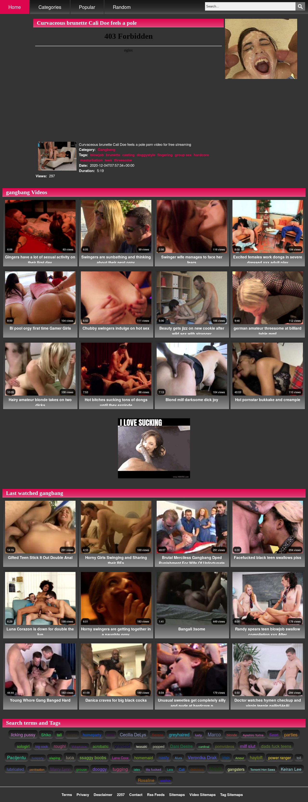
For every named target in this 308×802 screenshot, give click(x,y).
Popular (87, 7)
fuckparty (38, 758)
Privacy (83, 794)
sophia (165, 780)
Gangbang (106, 149)
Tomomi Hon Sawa (262, 769)
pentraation (37, 769)
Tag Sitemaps (231, 794)
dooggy (100, 769)
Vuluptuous (79, 746)
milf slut (247, 746)
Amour (239, 758)
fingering (165, 154)
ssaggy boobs (93, 757)
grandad (122, 746)
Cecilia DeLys (133, 734)
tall (59, 735)
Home (14, 7)
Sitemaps (177, 794)
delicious (197, 769)
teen (108, 160)
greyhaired (179, 734)
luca (70, 757)
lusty (198, 735)
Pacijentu (16, 757)
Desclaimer (103, 794)
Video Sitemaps (202, 794)
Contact (135, 794)
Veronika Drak (202, 757)
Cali (182, 769)
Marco (214, 734)
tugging (120, 768)
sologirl (23, 746)
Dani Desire (181, 746)
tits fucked (153, 769)
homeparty (92, 735)
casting (128, 154)
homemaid (143, 757)
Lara (170, 769)
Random (122, 7)
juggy (72, 735)
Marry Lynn (60, 769)
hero (110, 734)
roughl (60, 746)
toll (299, 757)
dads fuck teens (276, 746)
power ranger (279, 757)
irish (226, 757)
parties (290, 734)
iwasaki (141, 746)
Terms (67, 794)
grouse (81, 769)
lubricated (15, 769)
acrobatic (101, 746)
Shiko (46, 735)
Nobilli (215, 768)
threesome (123, 160)
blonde (232, 734)
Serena (157, 734)
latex (137, 769)
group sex (183, 154)
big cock (41, 746)
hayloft (256, 757)
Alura (178, 758)
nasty (164, 757)
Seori (273, 735)
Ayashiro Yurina (253, 735)
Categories (49, 7)
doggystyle (146, 154)
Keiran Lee (291, 769)
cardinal (204, 746)
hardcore (201, 154)
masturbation (91, 160)
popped (158, 746)
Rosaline (146, 780)
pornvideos (224, 746)
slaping (54, 757)
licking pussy (23, 734)
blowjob (97, 154)
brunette (113, 154)
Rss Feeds (156, 794)
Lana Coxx (120, 757)
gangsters (236, 769)
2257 (121, 794)
